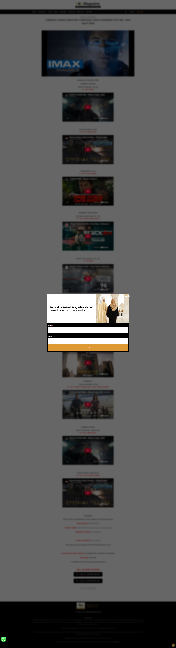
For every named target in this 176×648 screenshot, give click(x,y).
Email (50, 336)
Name (50, 325)
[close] (129, 295)
